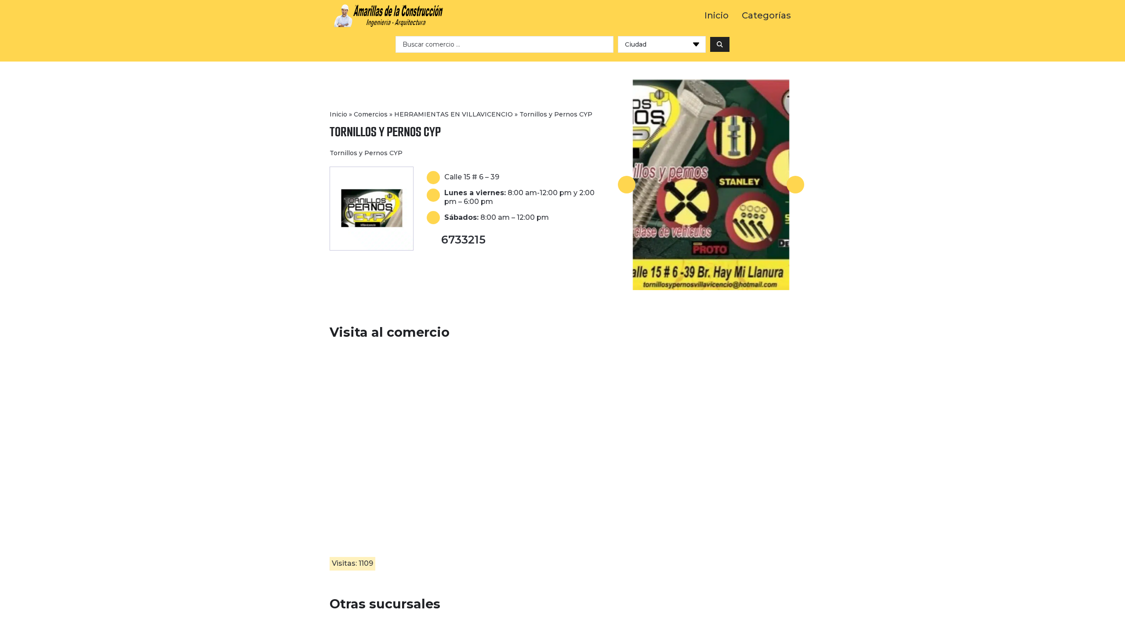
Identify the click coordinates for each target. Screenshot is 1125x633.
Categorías (766, 15)
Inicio (716, 15)
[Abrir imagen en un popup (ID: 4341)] (711, 184)
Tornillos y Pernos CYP (385, 132)
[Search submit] (719, 44)
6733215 (463, 239)
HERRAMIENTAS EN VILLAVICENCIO (453, 114)
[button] (626, 184)
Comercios (371, 114)
